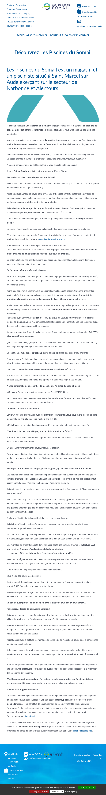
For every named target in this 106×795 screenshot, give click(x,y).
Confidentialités (84, 761)
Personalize (57, 791)
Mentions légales (82, 755)
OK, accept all (87, 787)
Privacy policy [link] (71, 791)
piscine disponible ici (82, 731)
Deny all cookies (40, 791)
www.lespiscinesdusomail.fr (52, 239)
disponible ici (30, 716)
